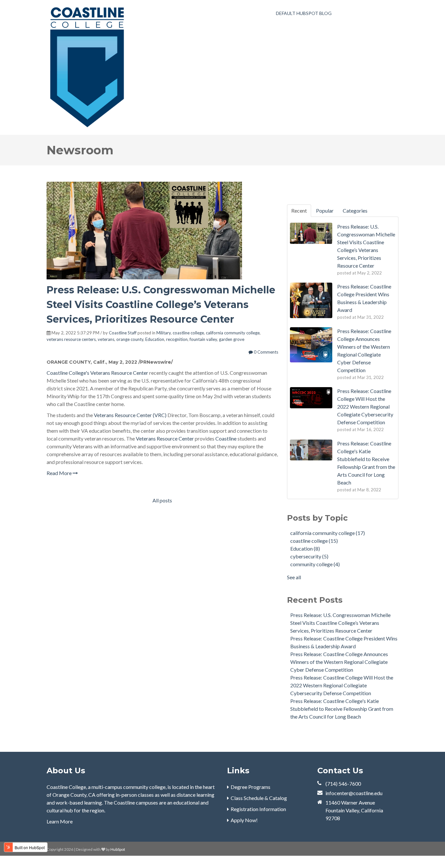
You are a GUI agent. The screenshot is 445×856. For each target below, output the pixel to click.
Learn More (60, 821)
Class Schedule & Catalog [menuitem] (259, 798)
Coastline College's (68, 373)
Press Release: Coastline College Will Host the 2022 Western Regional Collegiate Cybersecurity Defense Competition (341, 685)
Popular (325, 210)
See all (294, 577)
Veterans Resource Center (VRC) (130, 415)
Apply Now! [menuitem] (244, 820)
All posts (162, 500)
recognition (177, 339)
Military (163, 332)
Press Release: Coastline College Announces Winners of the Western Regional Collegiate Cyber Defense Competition (339, 662)
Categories (355, 210)
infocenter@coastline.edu (353, 793)
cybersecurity (309, 556)
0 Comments (265, 352)
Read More (60, 473)
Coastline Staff (122, 332)
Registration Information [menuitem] (258, 809)
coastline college (188, 332)
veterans (106, 339)
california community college (233, 332)
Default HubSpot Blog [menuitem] (304, 13)
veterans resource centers (71, 339)
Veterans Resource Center (119, 373)
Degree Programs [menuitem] (250, 787)
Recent (299, 210)
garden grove (231, 339)
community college (315, 564)
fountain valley (203, 339)
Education (154, 339)
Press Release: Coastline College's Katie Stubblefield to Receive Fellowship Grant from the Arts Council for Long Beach (341, 709)
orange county (129, 339)
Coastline (226, 438)
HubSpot (117, 849)
